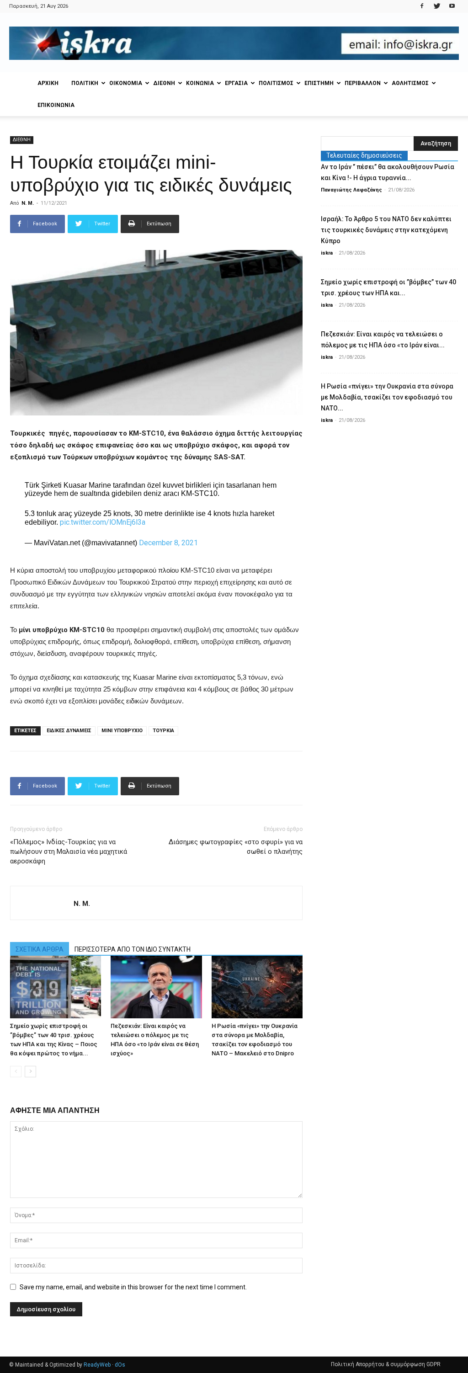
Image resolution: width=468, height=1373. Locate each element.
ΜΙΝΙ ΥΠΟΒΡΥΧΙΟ (122, 731)
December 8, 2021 (168, 542)
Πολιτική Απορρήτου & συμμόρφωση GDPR (386, 1364)
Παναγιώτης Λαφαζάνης (351, 190)
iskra (327, 253)
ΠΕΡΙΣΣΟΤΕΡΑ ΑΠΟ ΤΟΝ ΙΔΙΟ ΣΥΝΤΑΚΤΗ (132, 949)
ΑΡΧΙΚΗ (47, 83)
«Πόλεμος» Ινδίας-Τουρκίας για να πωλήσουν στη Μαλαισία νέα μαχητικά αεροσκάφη (68, 851)
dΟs (120, 1365)
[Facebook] (422, 6)
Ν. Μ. (27, 203)
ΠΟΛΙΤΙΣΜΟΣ (276, 83)
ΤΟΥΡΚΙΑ (163, 731)
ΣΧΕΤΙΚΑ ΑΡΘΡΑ (40, 949)
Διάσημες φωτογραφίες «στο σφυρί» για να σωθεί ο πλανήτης (236, 847)
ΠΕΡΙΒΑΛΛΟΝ (363, 83)
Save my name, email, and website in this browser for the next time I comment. (133, 1287)
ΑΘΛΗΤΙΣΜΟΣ (410, 83)
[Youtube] (452, 6)
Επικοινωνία (55, 105)
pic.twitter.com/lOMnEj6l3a (102, 522)
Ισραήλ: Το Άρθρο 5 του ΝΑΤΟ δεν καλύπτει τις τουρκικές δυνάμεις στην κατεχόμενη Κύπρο (386, 230)
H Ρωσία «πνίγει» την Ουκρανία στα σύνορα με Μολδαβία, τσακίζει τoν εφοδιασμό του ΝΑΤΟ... (387, 397)
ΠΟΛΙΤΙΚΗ (84, 83)
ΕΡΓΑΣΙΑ (236, 83)
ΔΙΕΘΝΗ (164, 83)
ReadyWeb (97, 1365)
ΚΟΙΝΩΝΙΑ (200, 83)
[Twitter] (437, 6)
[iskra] (234, 43)
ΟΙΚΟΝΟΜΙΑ (125, 83)
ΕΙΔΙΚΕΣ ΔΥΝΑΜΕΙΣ (69, 731)
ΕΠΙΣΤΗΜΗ (319, 83)
